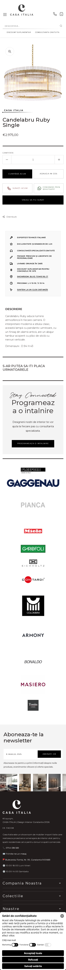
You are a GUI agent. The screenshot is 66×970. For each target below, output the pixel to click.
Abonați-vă (49, 754)
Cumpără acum (17, 174)
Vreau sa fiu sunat (33, 200)
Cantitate (8, 153)
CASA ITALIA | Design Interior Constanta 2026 (26, 822)
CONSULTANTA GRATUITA (47, 32)
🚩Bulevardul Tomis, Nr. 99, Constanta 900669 (26, 859)
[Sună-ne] (55, 14)
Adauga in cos (48, 174)
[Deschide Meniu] (5, 14)
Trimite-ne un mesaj (16, 853)
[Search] (61, 26)
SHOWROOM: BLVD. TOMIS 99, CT (32, 276)
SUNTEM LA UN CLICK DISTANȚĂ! (32, 290)
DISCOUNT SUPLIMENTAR (19, 32)
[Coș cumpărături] (61, 14)
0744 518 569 (12, 847)
